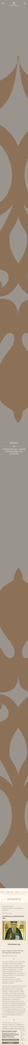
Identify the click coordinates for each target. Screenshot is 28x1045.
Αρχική (2, 892)
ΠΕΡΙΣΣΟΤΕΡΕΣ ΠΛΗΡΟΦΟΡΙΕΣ (10, 1039)
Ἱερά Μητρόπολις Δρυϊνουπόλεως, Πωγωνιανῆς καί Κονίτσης (14, 4)
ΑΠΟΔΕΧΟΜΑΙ (10, 1042)
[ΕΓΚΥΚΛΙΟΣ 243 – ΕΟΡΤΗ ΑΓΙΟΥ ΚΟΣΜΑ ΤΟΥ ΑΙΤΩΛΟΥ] (14, 940)
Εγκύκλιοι (17, 892)
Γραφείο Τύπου (9, 892)
